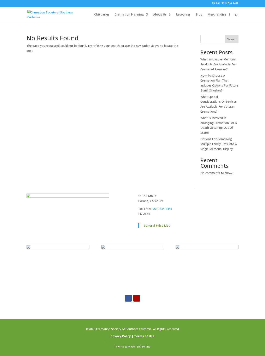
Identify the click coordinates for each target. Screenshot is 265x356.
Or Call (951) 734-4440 (225, 3)
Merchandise (217, 14)
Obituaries (101, 14)
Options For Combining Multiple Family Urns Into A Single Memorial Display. (218, 144)
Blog (199, 14)
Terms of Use (144, 336)
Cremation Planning (129, 14)
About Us (159, 14)
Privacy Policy (121, 336)
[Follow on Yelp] (136, 298)
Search (231, 39)
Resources (183, 14)
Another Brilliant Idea (139, 346)
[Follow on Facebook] (128, 298)
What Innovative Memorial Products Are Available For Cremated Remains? (218, 64)
